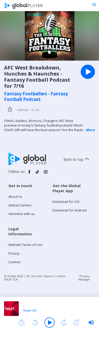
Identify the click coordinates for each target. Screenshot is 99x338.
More (90, 130)
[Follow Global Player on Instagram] (45, 173)
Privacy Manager (84, 277)
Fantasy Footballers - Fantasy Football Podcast (36, 96)
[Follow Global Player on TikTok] (37, 173)
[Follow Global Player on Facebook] (29, 173)
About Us (15, 196)
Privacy (14, 253)
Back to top (73, 159)
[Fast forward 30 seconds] (64, 322)
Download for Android (70, 210)
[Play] (49, 322)
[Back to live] (77, 322)
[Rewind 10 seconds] (35, 322)
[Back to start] (21, 322)
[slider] (91, 322)
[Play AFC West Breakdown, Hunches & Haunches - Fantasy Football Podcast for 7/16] (88, 72)
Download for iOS (66, 201)
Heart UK (30, 310)
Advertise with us (21, 213)
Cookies (14, 262)
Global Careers (20, 205)
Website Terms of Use (25, 244)
